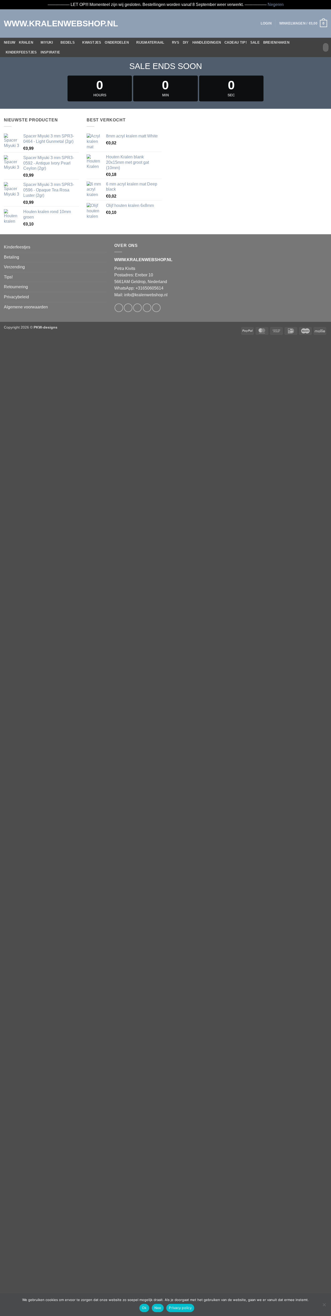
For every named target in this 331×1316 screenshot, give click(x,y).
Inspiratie (50, 52)
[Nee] (324, 1306)
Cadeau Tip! (235, 42)
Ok (144, 1308)
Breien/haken (276, 42)
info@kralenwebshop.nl (146, 295)
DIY (186, 42)
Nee (157, 1308)
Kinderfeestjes (21, 52)
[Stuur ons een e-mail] (147, 307)
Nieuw (9, 42)
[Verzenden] (323, 47)
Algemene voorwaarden (26, 307)
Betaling (11, 257)
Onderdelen (117, 42)
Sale (255, 42)
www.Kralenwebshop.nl (25, 23)
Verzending (14, 267)
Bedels (68, 42)
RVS (175, 42)
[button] (266, 23)
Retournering (16, 287)
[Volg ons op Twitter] (137, 307)
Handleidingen (206, 42)
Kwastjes (91, 42)
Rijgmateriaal (150, 42)
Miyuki (47, 42)
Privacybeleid (16, 297)
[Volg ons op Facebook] (119, 307)
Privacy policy (180, 1308)
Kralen (26, 42)
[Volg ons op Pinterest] (156, 307)
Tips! (8, 277)
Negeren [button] (276, 4)
